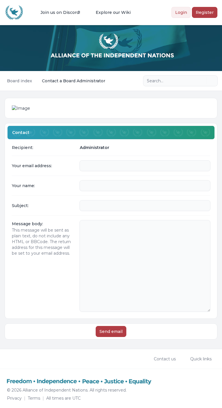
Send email (111, 331)
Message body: (27, 223)
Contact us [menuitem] (165, 359)
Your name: (23, 185)
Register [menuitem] (205, 12)
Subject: (20, 205)
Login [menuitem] (181, 12)
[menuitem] (56, 12)
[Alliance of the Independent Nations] (14, 13)
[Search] (201, 81)
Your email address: (32, 165)
